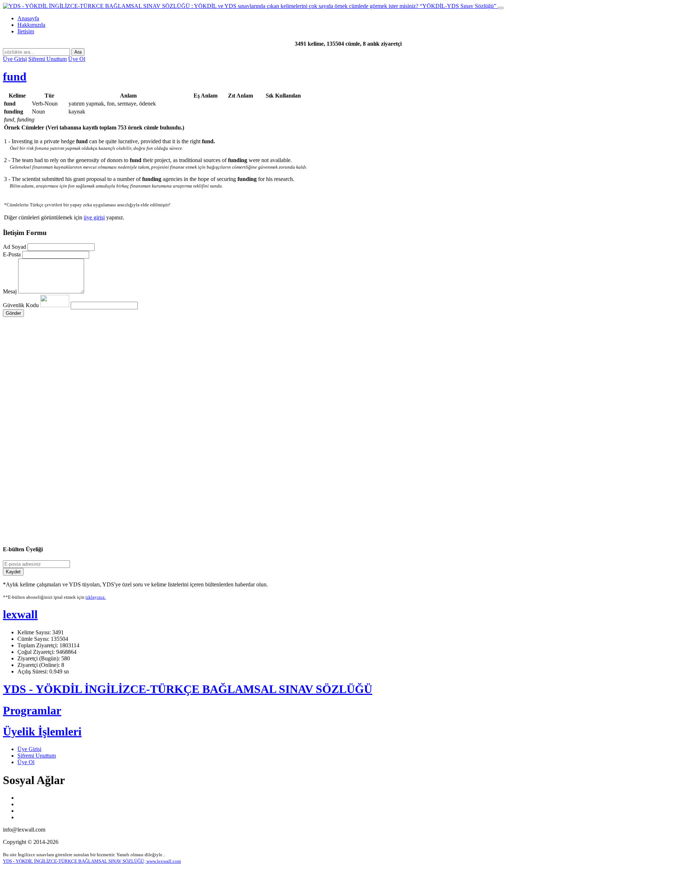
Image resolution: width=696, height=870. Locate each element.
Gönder (13, 313)
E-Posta (12, 254)
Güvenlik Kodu (21, 305)
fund (14, 76)
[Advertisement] (220, 386)
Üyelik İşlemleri (42, 731)
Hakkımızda (31, 25)
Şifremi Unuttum (47, 59)
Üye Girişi (15, 59)
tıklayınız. (96, 597)
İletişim (25, 31)
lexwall (20, 614)
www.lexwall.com (163, 861)
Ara (78, 52)
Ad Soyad (14, 247)
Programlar (32, 710)
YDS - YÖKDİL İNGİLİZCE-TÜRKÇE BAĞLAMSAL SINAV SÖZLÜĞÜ (187, 689)
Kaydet (13, 571)
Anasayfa (28, 18)
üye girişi (94, 217)
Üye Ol (76, 59)
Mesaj (10, 291)
